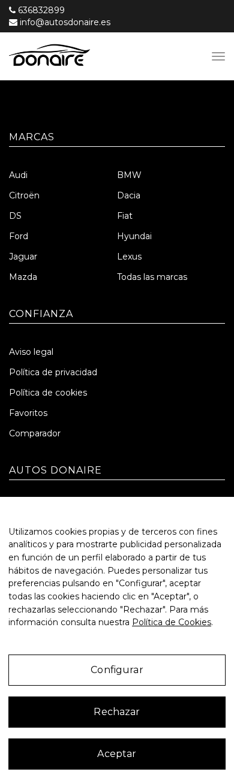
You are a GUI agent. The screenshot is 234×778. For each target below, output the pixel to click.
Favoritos (28, 413)
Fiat (125, 215)
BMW (129, 175)
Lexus (129, 256)
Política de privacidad (53, 372)
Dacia (128, 195)
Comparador (35, 433)
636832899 (41, 10)
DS (15, 215)
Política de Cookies (171, 622)
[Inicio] (92, 56)
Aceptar (116, 753)
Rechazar (117, 711)
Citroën (24, 195)
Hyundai (134, 236)
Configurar (117, 670)
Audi (18, 175)
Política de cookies (48, 392)
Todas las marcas (152, 277)
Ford (18, 236)
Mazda (23, 277)
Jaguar (23, 256)
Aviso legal (31, 351)
